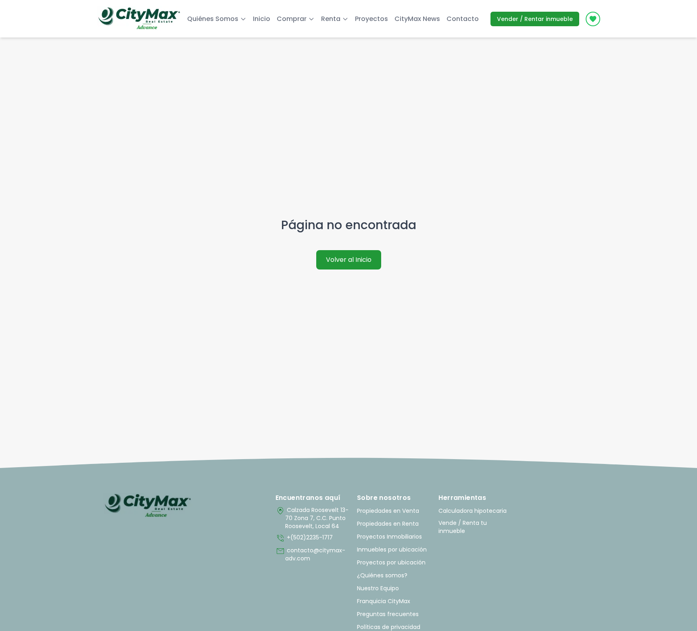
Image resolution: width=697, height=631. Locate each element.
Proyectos (371, 18)
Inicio (261, 18)
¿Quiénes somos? (382, 575)
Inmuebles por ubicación (392, 549)
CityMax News (417, 18)
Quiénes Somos (212, 18)
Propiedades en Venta (388, 511)
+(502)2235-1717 (304, 538)
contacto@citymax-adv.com (310, 554)
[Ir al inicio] (147, 506)
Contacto (463, 18)
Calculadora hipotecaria (472, 511)
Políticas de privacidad (388, 627)
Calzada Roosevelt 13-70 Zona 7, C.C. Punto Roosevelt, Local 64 (311, 518)
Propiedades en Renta (388, 524)
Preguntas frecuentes (388, 614)
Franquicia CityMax (383, 601)
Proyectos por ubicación (391, 562)
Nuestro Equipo (378, 588)
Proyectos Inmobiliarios (389, 537)
